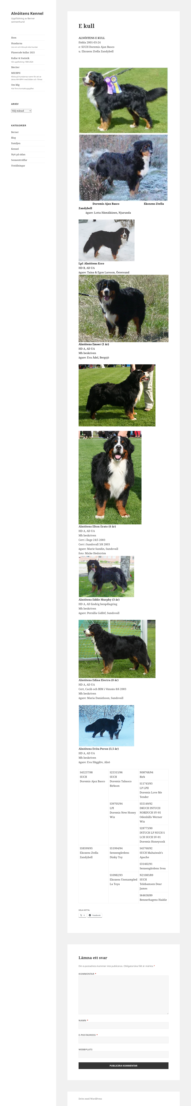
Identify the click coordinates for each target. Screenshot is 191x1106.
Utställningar (18, 165)
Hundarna (24, 45)
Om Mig (22, 86)
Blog (13, 137)
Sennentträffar (19, 160)
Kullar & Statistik (22, 60)
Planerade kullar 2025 (23, 52)
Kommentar (87, 973)
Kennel (15, 148)
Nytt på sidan (18, 154)
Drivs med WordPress (90, 1098)
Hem (13, 37)
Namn (83, 1020)
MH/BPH (26, 76)
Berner (15, 132)
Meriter (15, 67)
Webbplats (85, 1049)
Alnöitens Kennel (27, 13)
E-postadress (88, 1035)
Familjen (15, 143)
